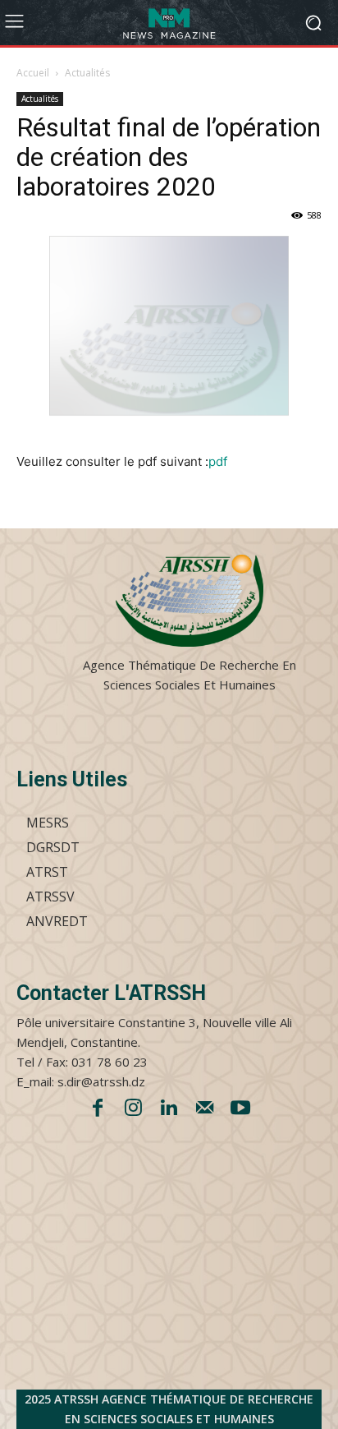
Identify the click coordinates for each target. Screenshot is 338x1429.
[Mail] (205, 1109)
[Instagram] (134, 1109)
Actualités (87, 73)
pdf (217, 461)
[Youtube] (240, 1109)
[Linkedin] (169, 1109)
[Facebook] (98, 1109)
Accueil (32, 73)
